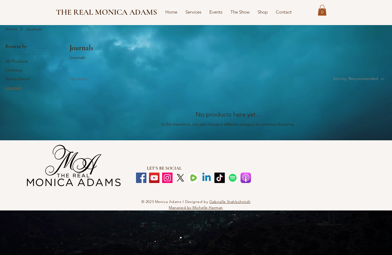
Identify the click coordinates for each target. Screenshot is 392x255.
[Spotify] (232, 178)
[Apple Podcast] (246, 178)
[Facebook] (141, 178)
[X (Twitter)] (180, 178)
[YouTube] (154, 178)
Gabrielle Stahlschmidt (229, 201)
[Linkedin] (206, 178)
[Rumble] (193, 178)
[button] (322, 10)
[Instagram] (167, 178)
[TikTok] (219, 178)
